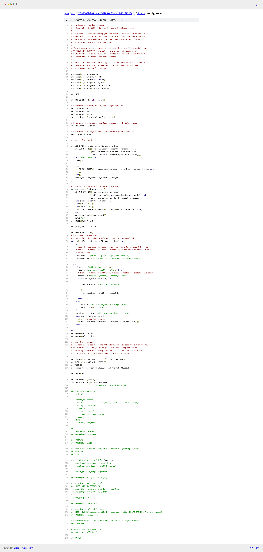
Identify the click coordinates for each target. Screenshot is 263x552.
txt (251, 548)
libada (141, 13)
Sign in (257, 4)
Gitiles (16, 548)
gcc (73, 13)
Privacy (24, 548)
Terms (32, 548)
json (258, 548)
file (120, 20)
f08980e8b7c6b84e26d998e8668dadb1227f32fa (105, 13)
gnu (66, 13)
